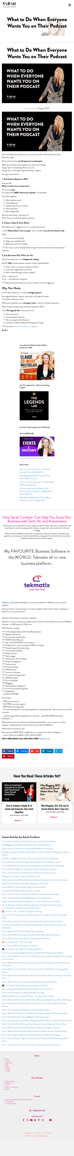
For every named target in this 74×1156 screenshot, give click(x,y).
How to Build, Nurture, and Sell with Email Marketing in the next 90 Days (29, 981)
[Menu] (69, 4)
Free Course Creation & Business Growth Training (19, 1099)
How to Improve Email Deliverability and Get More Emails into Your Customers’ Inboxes (35, 880)
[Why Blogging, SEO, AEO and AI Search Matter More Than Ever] (55, 791)
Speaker (8, 1089)
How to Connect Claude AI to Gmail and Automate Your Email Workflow (35, 470)
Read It (19, 820)
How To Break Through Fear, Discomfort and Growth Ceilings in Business (29, 869)
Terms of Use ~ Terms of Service (42, 1133)
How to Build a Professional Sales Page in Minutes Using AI (24, 887)
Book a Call (9, 1083)
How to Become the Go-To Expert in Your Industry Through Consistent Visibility (32, 921)
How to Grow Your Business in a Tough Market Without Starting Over (28, 848)
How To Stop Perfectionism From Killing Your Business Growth (25, 1016)
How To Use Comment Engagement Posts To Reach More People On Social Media (32, 952)
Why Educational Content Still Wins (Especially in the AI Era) (25, 883)
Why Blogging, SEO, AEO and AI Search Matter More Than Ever (35, 477)
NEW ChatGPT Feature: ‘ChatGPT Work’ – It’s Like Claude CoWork (28, 996)
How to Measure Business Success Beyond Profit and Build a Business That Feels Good (34, 1031)
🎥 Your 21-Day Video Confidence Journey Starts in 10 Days (25, 985)
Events (7, 1085)
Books (7, 1067)
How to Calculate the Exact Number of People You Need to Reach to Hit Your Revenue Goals (37, 1020)
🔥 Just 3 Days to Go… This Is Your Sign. (17, 942)
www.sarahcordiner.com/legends (25, 326)
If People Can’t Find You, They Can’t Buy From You (21, 876)
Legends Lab (9, 1063)
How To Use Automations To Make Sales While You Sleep (23, 992)
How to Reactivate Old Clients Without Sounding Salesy (23, 931)
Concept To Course (11, 1103)
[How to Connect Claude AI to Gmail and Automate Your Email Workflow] (19, 791)
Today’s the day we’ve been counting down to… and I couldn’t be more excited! (31, 901)
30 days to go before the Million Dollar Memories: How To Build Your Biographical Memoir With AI (36, 491)
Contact (8, 1071)
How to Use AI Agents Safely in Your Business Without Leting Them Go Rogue (31, 1034)
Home (7, 1059)
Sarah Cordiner (30, 108)
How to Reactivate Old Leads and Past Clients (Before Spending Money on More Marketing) (36, 999)
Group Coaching (10, 1081)
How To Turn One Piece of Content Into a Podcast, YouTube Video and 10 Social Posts (34, 1024)
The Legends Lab (10, 1102)
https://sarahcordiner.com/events (32, 458)
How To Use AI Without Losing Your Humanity (19, 945)
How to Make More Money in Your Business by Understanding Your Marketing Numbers (35, 1013)
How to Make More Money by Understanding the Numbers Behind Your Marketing (33, 865)
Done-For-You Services (12, 1087)
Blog (7, 1065)
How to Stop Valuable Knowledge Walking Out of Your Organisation (27, 897)
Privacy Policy (28, 1133)
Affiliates (8, 1069)
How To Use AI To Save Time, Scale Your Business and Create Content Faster (30, 894)
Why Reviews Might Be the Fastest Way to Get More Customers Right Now (35, 499)
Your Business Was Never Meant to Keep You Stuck (21, 890)
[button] (1, 803)
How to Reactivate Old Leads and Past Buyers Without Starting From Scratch (31, 1027)
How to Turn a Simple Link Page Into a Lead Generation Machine (26, 1009)
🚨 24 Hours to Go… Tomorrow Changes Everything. (22, 911)
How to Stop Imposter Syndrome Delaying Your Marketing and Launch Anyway (31, 1044)
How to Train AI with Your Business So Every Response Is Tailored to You (29, 872)
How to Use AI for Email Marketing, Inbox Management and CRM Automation (31, 862)
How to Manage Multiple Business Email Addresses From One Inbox (27, 989)
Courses (8, 1061)
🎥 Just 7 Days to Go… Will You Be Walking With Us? (22, 949)
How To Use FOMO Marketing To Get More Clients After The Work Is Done (30, 934)
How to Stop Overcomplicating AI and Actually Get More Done (26, 938)
